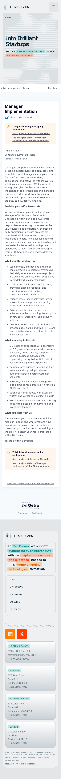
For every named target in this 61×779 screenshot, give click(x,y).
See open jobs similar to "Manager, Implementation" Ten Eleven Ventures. (30, 139)
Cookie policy (37, 513)
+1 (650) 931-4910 (17, 687)
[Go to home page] (19, 536)
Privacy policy (24, 513)
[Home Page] (26, 7)
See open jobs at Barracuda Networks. (31, 133)
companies (14, 88)
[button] (54, 7)
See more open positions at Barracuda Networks (30, 483)
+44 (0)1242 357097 (18, 658)
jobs (3, 88)
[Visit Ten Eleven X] (22, 634)
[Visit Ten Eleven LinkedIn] (10, 634)
